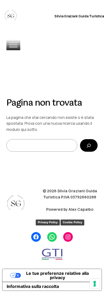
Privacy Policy (48, 222)
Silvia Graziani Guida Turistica (79, 16)
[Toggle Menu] (13, 44)
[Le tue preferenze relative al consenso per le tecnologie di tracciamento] (95, 284)
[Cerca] (89, 145)
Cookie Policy (72, 222)
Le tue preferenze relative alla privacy (57, 275)
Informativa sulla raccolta (33, 286)
